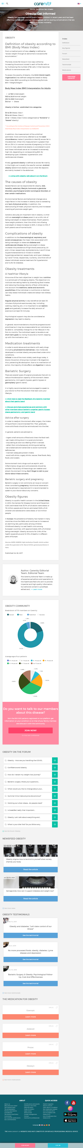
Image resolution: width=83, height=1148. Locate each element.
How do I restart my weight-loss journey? (24, 775)
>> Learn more (36, 589)
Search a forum (47, 1105)
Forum (64, 54)
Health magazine (48, 1104)
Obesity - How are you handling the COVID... (25, 760)
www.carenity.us (14, 1131)
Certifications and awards (32, 1104)
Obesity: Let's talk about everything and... (24, 817)
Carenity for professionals (31, 1118)
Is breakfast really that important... (21, 810)
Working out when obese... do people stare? (25, 803)
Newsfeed (65, 59)
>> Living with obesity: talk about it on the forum (28, 176)
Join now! (71, 77)
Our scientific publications (12, 1118)
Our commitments (10, 1119)
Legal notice (27, 1111)
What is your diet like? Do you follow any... (24, 824)
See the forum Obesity (12, 831)
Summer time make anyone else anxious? (24, 796)
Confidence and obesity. (17, 768)
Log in (58, 1145)
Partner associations (10, 1111)
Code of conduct (29, 1109)
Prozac (31, 1047)
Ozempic (30, 1010)
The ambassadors (9, 1109)
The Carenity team (9, 1107)
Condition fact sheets (44, 9)
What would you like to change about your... (25, 789)
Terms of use (28, 1112)
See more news (9, 908)
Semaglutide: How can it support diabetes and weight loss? (30, 891)
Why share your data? (10, 1105)
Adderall (30, 1029)
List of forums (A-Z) (49, 1111)
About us (7, 1104)
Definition (65, 43)
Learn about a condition (50, 1107)
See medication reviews (50, 1109)
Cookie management (30, 1114)
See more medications (12, 1080)
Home (32, 9)
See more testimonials (12, 993)
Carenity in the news (30, 1105)
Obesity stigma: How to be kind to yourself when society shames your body (29, 860)
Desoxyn (30, 1066)
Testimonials (66, 64)
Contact (26, 1116)
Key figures (66, 48)
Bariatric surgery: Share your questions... (23, 782)
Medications (66, 70)
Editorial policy (28, 1107)
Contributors (8, 1112)
